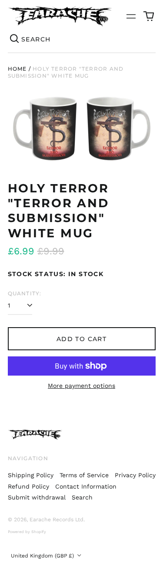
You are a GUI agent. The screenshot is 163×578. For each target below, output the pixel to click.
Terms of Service (84, 475)
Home (17, 68)
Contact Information (85, 486)
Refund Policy (28, 486)
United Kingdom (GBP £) (43, 556)
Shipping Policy (30, 475)
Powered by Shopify (27, 532)
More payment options (81, 385)
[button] (149, 16)
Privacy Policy (135, 475)
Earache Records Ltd (56, 519)
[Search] (15, 39)
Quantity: (25, 293)
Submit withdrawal (37, 497)
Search (82, 497)
